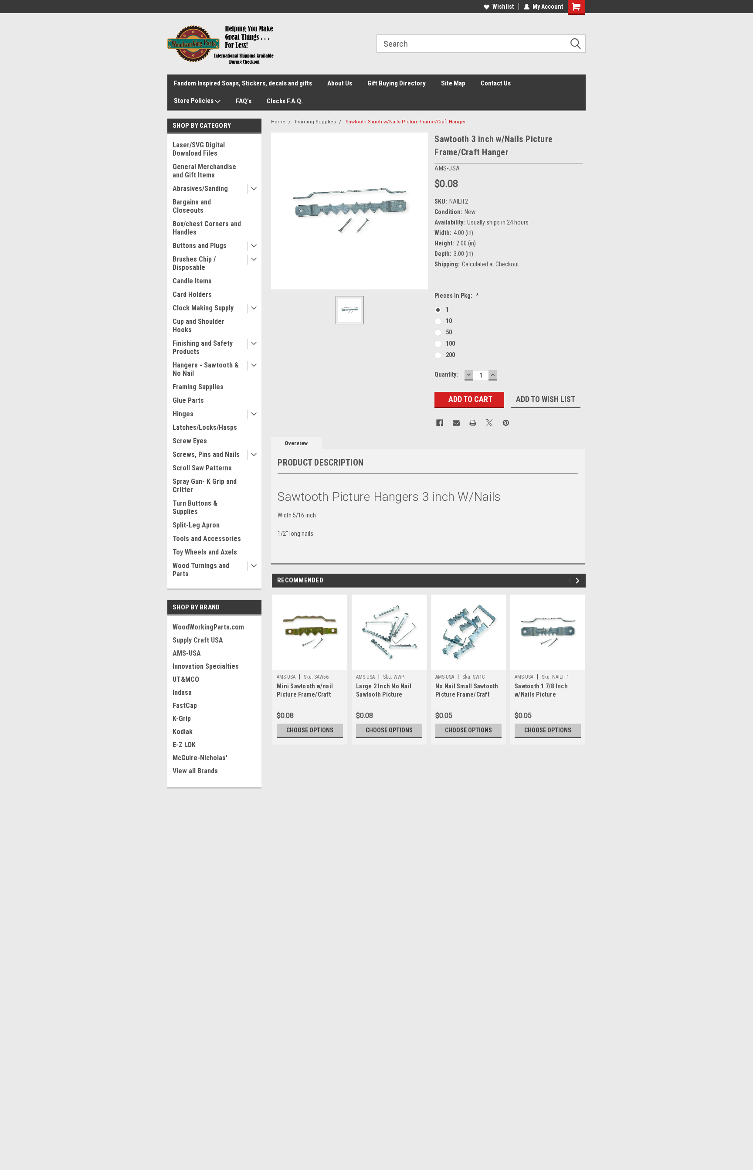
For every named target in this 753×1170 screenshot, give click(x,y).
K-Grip (182, 718)
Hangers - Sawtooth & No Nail (206, 369)
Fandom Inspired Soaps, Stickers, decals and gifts (243, 83)
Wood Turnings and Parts (201, 569)
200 (450, 354)
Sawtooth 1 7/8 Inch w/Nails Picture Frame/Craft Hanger (542, 691)
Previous (571, 580)
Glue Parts (188, 400)
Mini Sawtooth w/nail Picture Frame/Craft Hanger (305, 691)
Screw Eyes (190, 441)
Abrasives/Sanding (200, 188)
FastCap (185, 705)
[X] (489, 422)
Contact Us (496, 83)
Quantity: (446, 374)
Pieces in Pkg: (456, 295)
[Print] (472, 422)
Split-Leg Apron (196, 525)
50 (449, 332)
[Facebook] (439, 422)
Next (579, 580)
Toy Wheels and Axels (205, 552)
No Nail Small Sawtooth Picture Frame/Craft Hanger (467, 691)
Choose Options (309, 730)
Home (278, 122)
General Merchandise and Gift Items (204, 171)
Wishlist (503, 6)
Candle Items (192, 281)
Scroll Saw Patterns (202, 468)
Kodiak (183, 732)
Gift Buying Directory (396, 83)
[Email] (456, 422)
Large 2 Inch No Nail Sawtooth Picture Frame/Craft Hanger (383, 691)
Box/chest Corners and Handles (207, 228)
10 (449, 320)
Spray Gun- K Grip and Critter (205, 485)
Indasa (182, 692)
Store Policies (194, 101)
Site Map (453, 83)
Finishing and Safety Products (203, 347)
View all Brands (195, 771)
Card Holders (192, 294)
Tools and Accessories (207, 538)
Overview (296, 443)
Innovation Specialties (206, 666)
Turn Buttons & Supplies (195, 507)
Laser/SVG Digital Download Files (199, 149)
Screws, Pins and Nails (206, 454)
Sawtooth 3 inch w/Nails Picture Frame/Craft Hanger (406, 122)
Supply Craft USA (198, 640)
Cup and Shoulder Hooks (198, 325)
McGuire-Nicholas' (200, 758)
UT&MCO (186, 679)
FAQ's (243, 101)
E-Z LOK (184, 745)
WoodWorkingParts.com (208, 627)
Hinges (183, 414)
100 (450, 343)
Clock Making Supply (203, 308)
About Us (339, 83)
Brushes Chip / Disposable (194, 263)
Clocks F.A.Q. (285, 101)
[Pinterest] (505, 422)
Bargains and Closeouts (192, 206)
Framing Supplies (198, 387)
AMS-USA (187, 653)
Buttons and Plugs (200, 245)
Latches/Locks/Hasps (205, 427)
